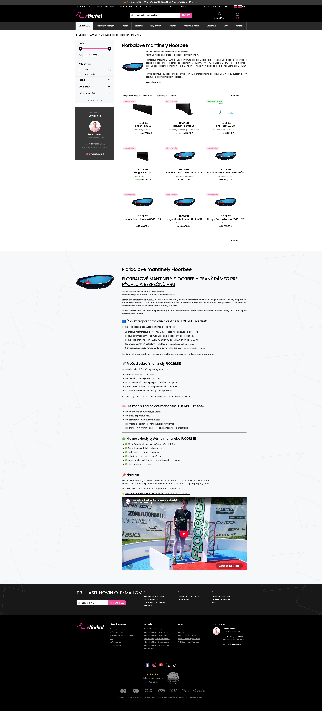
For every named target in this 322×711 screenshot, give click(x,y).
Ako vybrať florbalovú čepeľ (155, 635)
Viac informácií (153, 82)
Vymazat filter (95, 100)
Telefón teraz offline (178, 6)
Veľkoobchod (115, 642)
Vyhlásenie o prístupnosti (188, 642)
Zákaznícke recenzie (153, 678)
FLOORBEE (94, 34)
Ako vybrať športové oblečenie (157, 639)
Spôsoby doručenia (118, 629)
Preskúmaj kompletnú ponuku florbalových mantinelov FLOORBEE (157, 493)
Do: (90, 55)
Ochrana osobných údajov (189, 639)
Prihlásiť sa (117, 603)
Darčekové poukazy (118, 645)
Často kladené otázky (153, 629)
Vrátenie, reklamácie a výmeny (122, 635)
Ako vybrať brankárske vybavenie (158, 642)
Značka (82, 34)
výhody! (227, 6)
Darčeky (149, 6)
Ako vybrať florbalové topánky (156, 645)
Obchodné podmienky (187, 635)
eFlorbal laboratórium (105, 6)
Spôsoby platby (116, 632)
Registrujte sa (209, 6)
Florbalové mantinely (130, 34)
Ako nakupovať (150, 648)
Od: (80, 55)
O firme (181, 629)
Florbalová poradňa (85, 6)
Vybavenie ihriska (109, 34)
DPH (111, 639)
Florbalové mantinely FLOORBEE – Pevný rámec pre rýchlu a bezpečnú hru (180, 282)
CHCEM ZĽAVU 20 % (183, 2)
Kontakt (139, 6)
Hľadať (186, 15)
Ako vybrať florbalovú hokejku (156, 632)
